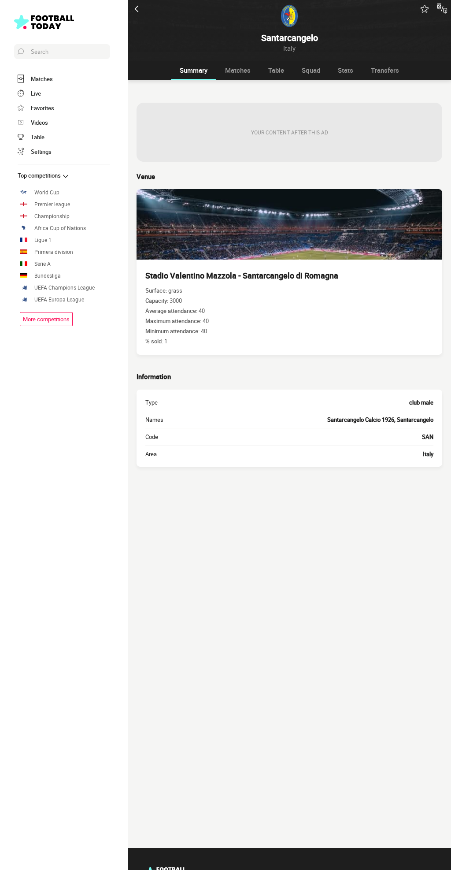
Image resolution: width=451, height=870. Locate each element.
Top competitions (40, 175)
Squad (311, 70)
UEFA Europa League (59, 299)
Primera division (53, 252)
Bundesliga (47, 275)
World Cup (46, 192)
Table (276, 70)
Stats (345, 70)
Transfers (385, 70)
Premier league (52, 204)
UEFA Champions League (64, 287)
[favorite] (424, 9)
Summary (193, 70)
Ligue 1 (43, 240)
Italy (428, 454)
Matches (238, 70)
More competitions (46, 319)
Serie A (42, 264)
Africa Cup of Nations (60, 228)
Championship (52, 216)
